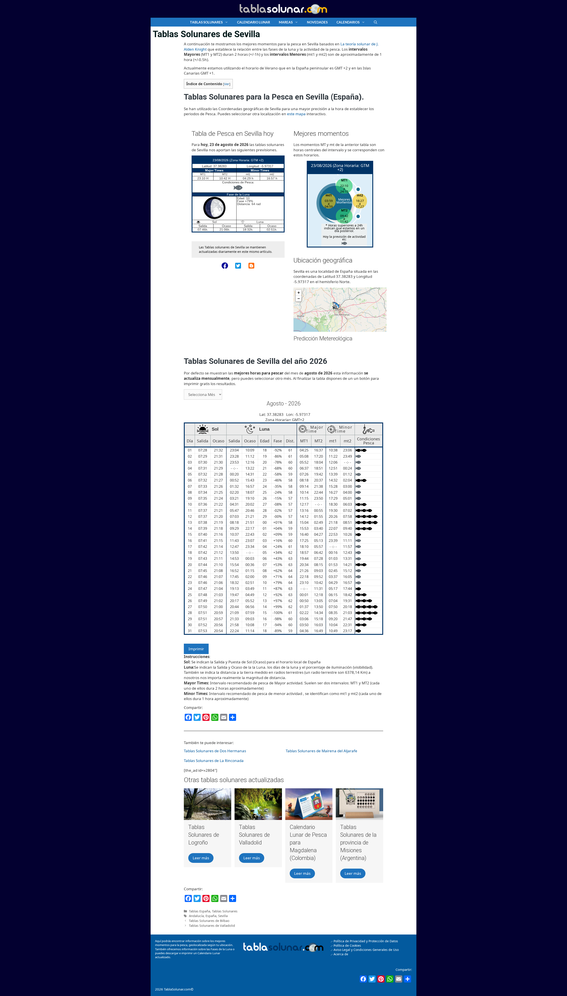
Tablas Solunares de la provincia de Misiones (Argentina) (358, 842)
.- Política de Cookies (346, 945)
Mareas (286, 22)
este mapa (296, 113)
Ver (226, 84)
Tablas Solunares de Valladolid (254, 835)
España (211, 916)
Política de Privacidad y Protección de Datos (366, 941)
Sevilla (223, 916)
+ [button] (298, 292)
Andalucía (196, 916)
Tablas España (199, 911)
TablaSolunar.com (177, 989)
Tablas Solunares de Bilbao (209, 921)
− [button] (298, 298)
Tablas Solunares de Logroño (203, 835)
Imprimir (196, 648)
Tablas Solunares (206, 22)
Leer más (201, 857)
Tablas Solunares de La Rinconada (214, 760)
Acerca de (340, 954)
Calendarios (347, 22)
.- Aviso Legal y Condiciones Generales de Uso (365, 950)
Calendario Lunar (253, 22)
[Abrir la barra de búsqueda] (375, 22)
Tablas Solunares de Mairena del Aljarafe (321, 750)
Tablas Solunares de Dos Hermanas (215, 750)
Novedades (317, 22)
